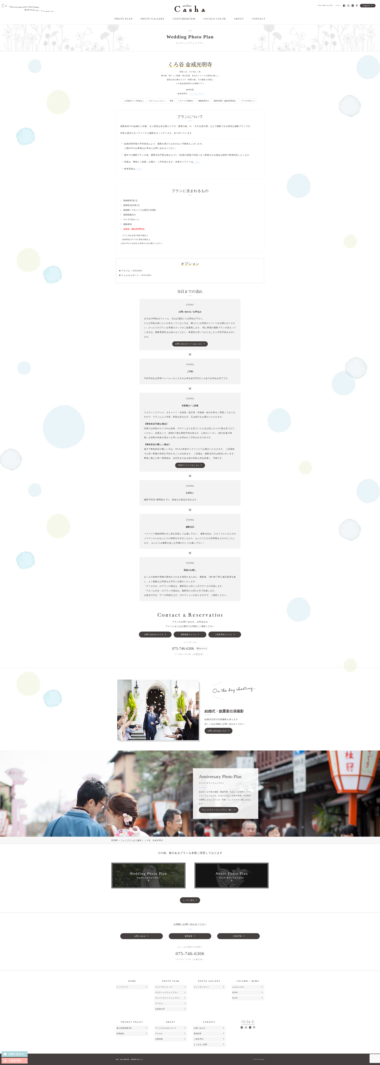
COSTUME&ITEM (184, 18)
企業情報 (159, 1039)
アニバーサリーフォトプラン (167, 998)
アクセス (159, 1033)
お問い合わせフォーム (154, 634)
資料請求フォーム (188, 634)
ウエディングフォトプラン (166, 992)
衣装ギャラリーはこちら (188, 465)
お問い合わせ (140, 936)
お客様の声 (160, 1009)
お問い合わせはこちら (217, 730)
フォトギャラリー (197, 93)
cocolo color (238, 987)
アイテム (159, 1003)
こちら (196, 161)
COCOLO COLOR (214, 18)
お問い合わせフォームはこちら (188, 344)
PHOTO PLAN (124, 18)
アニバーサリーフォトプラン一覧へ (217, 810)
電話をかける (201, 648)
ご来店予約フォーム (223, 634)
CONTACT (258, 18)
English (366, 5)
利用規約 (120, 1033)
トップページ (122, 987)
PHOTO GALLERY (153, 18)
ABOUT (239, 18)
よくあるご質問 (200, 1044)
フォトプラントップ (163, 987)
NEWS (235, 992)
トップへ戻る (188, 900)
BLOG (235, 998)
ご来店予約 (237, 936)
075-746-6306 (190, 953)
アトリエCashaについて (165, 1028)
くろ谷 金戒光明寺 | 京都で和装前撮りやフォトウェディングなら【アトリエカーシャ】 (190, 8)
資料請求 (189, 936)
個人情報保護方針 (124, 1028)
